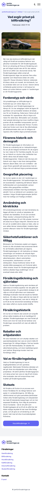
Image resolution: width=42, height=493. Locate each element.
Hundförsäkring (7, 460)
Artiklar (20, 12)
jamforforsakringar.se (9, 12)
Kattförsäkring (7, 463)
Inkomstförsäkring (8, 466)
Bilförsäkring (6, 456)
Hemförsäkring (7, 453)
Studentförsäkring (8, 469)
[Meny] (38, 4)
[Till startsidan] (10, 4)
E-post (4, 479)
